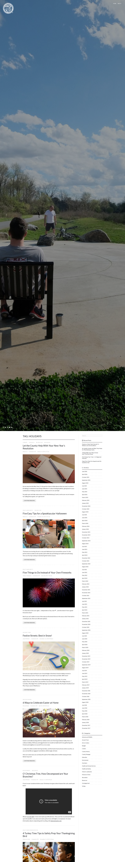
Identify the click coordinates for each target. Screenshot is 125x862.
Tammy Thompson (27, 575)
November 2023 (86, 535)
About (119, 3)
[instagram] (7, 427)
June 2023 (84, 549)
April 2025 (84, 494)
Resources (47, 442)
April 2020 (84, 644)
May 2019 (84, 676)
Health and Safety (28, 510)
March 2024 (85, 523)
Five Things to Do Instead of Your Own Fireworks (47, 572)
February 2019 (85, 685)
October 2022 (85, 561)
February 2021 (85, 615)
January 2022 (85, 587)
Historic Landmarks (87, 771)
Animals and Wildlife (87, 737)
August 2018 (85, 702)
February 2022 (85, 584)
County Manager (86, 754)
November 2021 (86, 592)
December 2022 (86, 558)
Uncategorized (27, 699)
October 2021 (85, 595)
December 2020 (86, 621)
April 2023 (84, 555)
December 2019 (86, 656)
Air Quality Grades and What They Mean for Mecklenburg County (92, 449)
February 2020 (85, 650)
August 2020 (85, 633)
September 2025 (86, 480)
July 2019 (84, 670)
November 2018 (86, 693)
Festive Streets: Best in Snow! (37, 635)
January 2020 (85, 653)
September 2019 (86, 664)
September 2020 (86, 630)
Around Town (27, 632)
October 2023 (85, 537)
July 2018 (84, 705)
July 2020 (84, 636)
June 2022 (84, 572)
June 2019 (84, 673)
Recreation (39, 442)
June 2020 (84, 638)
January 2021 (85, 618)
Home (114, 3)
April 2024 (84, 520)
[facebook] (3, 427)
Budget (84, 745)
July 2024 (84, 514)
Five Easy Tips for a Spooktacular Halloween (45, 513)
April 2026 (84, 474)
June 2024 (84, 517)
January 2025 (85, 503)
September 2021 (86, 598)
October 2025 (85, 477)
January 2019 (85, 687)
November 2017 (86, 728)
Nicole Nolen (26, 705)
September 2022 (86, 563)
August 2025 (85, 483)
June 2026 (84, 471)
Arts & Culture (85, 743)
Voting (83, 786)
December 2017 (86, 725)
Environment (26, 770)
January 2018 (85, 722)
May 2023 (84, 552)
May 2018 (84, 711)
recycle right (30, 816)
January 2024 (85, 529)
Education (84, 757)
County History (86, 751)
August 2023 (85, 543)
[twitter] (5, 427)
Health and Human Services (30, 830)
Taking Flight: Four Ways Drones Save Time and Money (90, 453)
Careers (25, 442)
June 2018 (84, 708)
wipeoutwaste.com (56, 821)
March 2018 (85, 716)
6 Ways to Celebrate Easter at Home (41, 702)
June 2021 (84, 604)
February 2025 (85, 500)
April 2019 (84, 679)
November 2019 (86, 659)
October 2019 (85, 662)
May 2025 (84, 491)
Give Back (31, 442)
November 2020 (86, 624)
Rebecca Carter (26, 839)
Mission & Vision (86, 774)
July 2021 (84, 601)
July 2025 (84, 486)
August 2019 (85, 667)
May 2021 (84, 607)
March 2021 (85, 612)
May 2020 (84, 641)
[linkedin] (11, 427)
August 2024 (85, 511)
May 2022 (84, 575)
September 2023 (86, 540)
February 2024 (85, 526)
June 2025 (84, 488)
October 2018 (85, 696)
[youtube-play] (9, 427)
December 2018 (86, 690)
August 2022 (85, 566)
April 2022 (84, 578)
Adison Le (25, 451)
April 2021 (84, 610)
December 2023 (86, 532)
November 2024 (86, 506)
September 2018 (86, 699)
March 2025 (85, 497)
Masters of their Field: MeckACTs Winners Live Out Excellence (90, 444)
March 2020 (85, 647)
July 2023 (84, 546)
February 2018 (85, 719)
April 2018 (84, 713)
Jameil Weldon (26, 638)
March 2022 (85, 581)
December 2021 (86, 589)
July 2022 (84, 569)
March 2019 (85, 682)
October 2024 (85, 509)
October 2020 (85, 627)
